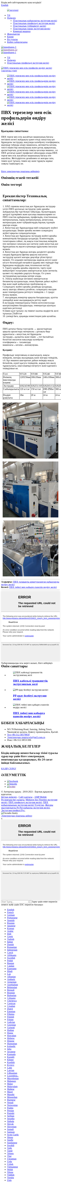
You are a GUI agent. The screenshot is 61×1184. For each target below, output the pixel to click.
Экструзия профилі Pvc (13, 810)
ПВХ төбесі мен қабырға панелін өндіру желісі (33, 587)
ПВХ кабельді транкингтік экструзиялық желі (30, 682)
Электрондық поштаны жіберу (16, 815)
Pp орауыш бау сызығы (12, 799)
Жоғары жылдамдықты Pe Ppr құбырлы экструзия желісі (27, 806)
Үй (8, 15)
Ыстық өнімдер (9, 797)
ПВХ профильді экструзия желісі (25, 802)
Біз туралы (12, 39)
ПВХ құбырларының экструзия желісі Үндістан (24, 803)
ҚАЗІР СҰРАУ (8, 768)
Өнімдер (11, 18)
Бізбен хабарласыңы (17, 42)
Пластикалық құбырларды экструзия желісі (35, 20)
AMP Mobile (40, 797)
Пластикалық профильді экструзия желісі (34, 23)
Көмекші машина (21, 31)
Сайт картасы (25, 797)
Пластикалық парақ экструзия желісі (31, 28)
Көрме (10, 36)
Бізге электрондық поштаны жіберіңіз (20, 171)
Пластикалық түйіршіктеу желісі (29, 26)
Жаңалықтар (13, 34)
